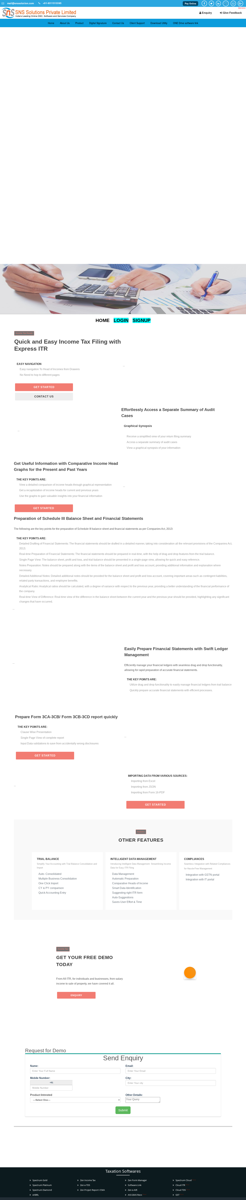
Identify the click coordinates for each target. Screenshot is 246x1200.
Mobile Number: (40, 1078)
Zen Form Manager (137, 1180)
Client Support (137, 23)
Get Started (44, 387)
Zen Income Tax (88, 1180)
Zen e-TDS (85, 1185)
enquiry (76, 995)
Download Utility (158, 23)
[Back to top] (241, 1195)
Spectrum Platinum (42, 1185)
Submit (123, 1110)
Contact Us (118, 23)
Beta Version (241, 8)
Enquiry (206, 13)
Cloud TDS (183, 1189)
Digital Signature (98, 23)
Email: (152, 1066)
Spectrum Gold (39, 1180)
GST (180, 1194)
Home (51, 23)
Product (79, 23)
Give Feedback (232, 13)
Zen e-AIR (132, 1189)
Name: (34, 1066)
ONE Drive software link (185, 23)
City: (128, 1078)
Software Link (134, 1185)
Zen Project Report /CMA (92, 1189)
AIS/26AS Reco (137, 1194)
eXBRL (35, 1194)
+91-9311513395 (52, 3)
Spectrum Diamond (42, 1189)
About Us (65, 23)
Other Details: (134, 1095)
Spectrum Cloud (186, 1180)
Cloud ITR (182, 1185)
